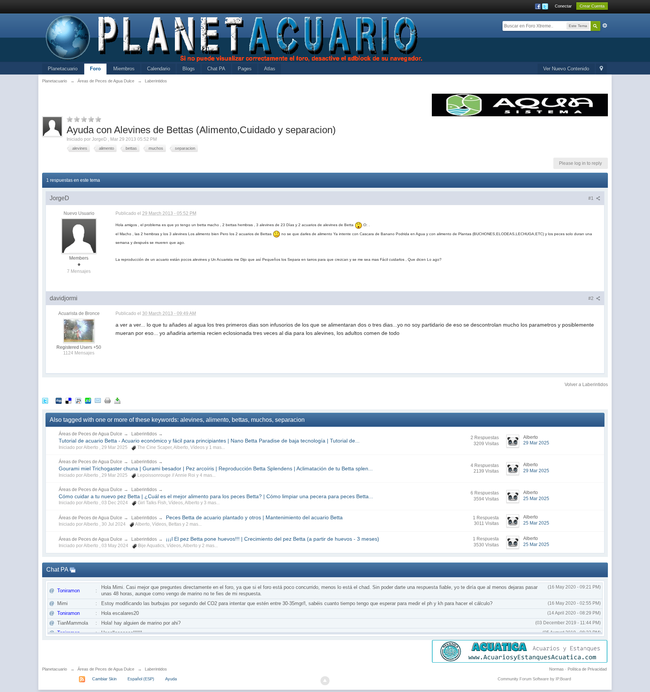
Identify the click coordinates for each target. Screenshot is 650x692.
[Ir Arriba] (325, 680)
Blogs (188, 68)
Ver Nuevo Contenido (566, 68)
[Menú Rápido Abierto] (601, 69)
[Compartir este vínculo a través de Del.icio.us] (68, 400)
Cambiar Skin (104, 679)
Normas (556, 669)
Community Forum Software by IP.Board (534, 679)
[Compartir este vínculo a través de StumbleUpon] (88, 400)
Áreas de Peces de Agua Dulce (90, 433)
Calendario (158, 68)
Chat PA (216, 68)
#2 (591, 298)
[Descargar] (117, 400)
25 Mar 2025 (536, 498)
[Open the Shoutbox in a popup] (73, 569)
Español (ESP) (141, 679)
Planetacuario (62, 68)
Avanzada (605, 26)
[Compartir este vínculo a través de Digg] (59, 400)
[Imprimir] (108, 400)
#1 (591, 198)
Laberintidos (144, 433)
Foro (95, 68)
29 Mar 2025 (536, 443)
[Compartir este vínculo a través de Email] (98, 400)
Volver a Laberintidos (586, 384)
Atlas (269, 68)
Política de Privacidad (587, 669)
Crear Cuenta (592, 6)
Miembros (124, 68)
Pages (245, 68)
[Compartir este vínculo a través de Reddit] (78, 400)
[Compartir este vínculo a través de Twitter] (45, 400)
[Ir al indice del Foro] (234, 37)
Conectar (563, 6)
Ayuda (171, 679)
